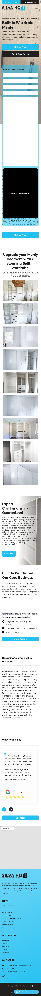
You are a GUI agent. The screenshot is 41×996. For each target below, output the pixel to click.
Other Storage (6, 928)
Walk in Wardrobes (8, 909)
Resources (5, 953)
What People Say (11, 739)
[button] (37, 9)
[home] (13, 8)
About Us (5, 943)
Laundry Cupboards (8, 921)
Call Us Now (20, 47)
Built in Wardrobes (8, 906)
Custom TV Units (7, 912)
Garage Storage (7, 915)
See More (20, 817)
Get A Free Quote (21, 54)
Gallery (4, 949)
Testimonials (6, 946)
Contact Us (9, 554)
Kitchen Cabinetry (7, 925)
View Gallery (20, 639)
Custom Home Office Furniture (11, 918)
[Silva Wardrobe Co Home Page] (14, 876)
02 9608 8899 (30, 2)
